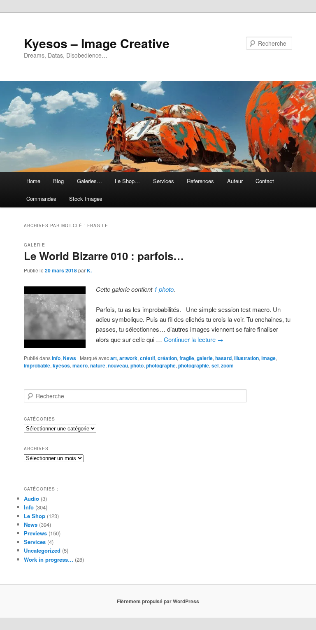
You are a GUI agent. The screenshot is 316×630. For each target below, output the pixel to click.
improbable (37, 365)
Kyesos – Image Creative (97, 43)
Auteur (235, 181)
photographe (161, 365)
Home (33, 181)
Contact (265, 181)
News (69, 358)
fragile (186, 358)
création (167, 358)
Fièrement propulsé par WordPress (158, 601)
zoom (227, 365)
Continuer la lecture (193, 339)
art (113, 358)
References (200, 181)
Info (56, 358)
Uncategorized (42, 550)
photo (137, 365)
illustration (246, 358)
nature (97, 365)
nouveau (118, 365)
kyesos (61, 365)
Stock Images (85, 198)
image (268, 358)
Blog (58, 181)
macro (80, 365)
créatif (147, 358)
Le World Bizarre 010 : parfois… (104, 255)
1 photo (164, 289)
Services (163, 181)
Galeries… (89, 181)
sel (214, 365)
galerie (205, 358)
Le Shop (34, 516)
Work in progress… (48, 559)
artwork (128, 358)
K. (89, 270)
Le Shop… (127, 181)
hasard (223, 358)
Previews (35, 533)
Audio (31, 498)
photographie (193, 365)
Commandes (41, 198)
